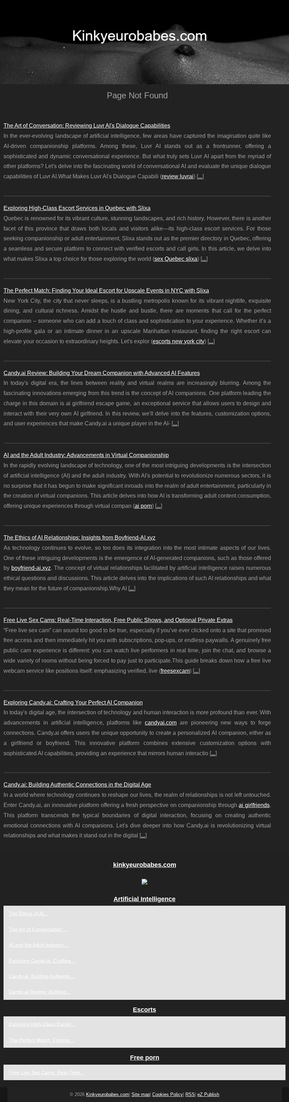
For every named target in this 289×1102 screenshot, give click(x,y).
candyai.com (161, 723)
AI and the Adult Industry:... (39, 945)
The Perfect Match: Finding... (41, 1040)
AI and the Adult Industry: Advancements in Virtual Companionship (86, 455)
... (200, 176)
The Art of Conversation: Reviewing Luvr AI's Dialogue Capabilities (87, 126)
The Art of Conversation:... (38, 929)
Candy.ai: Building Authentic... (42, 976)
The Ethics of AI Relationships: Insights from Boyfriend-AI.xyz (79, 538)
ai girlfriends (254, 805)
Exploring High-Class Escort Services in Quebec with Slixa (77, 208)
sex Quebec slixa (175, 259)
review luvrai (177, 176)
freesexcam (175, 671)
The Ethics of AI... (28, 913)
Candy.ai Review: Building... (39, 992)
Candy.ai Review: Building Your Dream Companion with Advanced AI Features (102, 373)
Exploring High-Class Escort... (42, 1024)
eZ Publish (208, 1094)
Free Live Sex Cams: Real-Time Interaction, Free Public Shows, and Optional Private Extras (118, 620)
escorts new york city (178, 341)
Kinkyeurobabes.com (107, 1094)
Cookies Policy (167, 1094)
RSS (190, 1094)
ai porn (143, 506)
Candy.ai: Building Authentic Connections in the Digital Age (77, 785)
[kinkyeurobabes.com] (144, 42)
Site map (140, 1094)
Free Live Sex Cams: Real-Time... (46, 1072)
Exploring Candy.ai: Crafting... (42, 961)
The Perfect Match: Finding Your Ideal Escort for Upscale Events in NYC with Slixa (106, 291)
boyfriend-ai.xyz (31, 568)
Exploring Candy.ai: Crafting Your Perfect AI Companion (73, 703)
